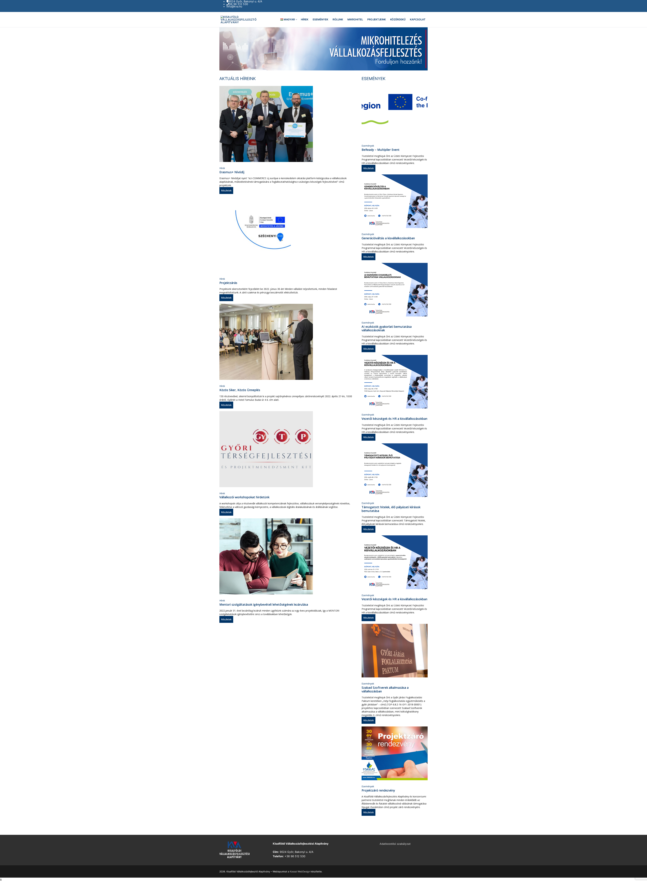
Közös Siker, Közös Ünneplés (239, 390)
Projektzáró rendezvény (378, 790)
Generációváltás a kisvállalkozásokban (388, 238)
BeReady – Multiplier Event (380, 150)
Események (368, 145)
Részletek (226, 190)
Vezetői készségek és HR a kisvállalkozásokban (394, 419)
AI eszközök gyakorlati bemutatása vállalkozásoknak (387, 328)
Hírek (222, 168)
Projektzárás (228, 283)
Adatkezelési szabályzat (395, 843)
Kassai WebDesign (300, 871)
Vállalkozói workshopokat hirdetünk (244, 497)
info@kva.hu (234, 6)
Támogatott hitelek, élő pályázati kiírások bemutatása (391, 509)
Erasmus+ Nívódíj (231, 172)
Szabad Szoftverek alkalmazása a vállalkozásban (385, 689)
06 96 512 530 (238, 4)
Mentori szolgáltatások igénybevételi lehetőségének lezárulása (263, 604)
